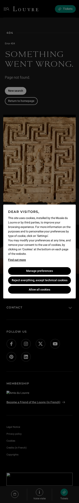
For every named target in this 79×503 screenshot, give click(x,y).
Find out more (17, 259)
